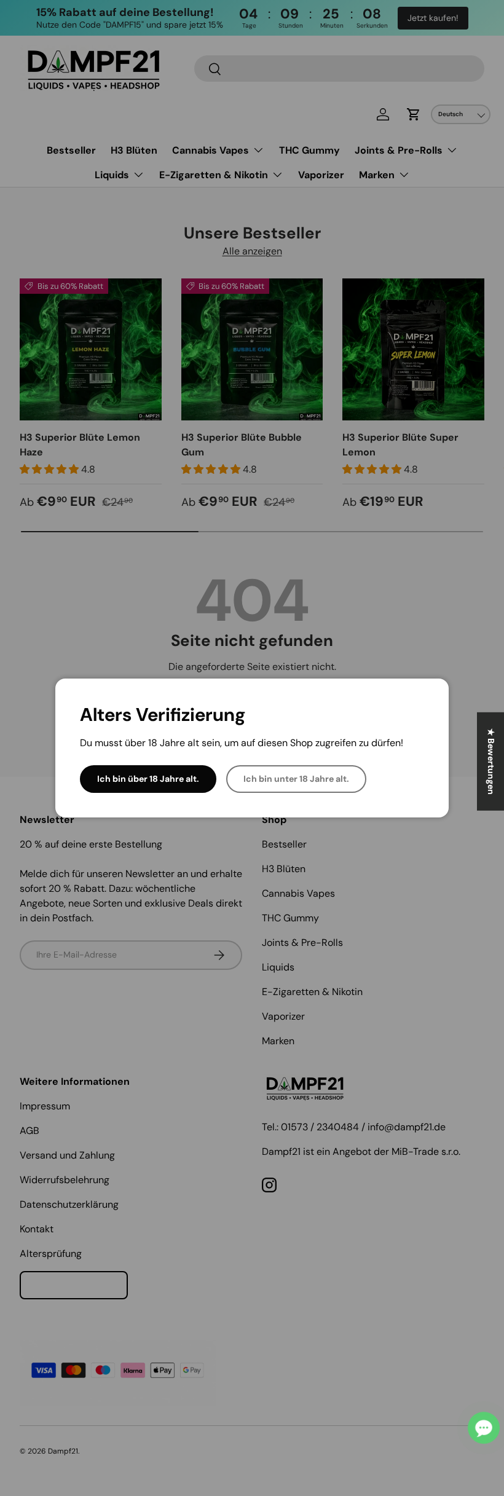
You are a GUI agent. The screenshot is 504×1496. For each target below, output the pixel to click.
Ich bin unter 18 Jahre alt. (296, 778)
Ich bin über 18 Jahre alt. (148, 778)
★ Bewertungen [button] (491, 761)
